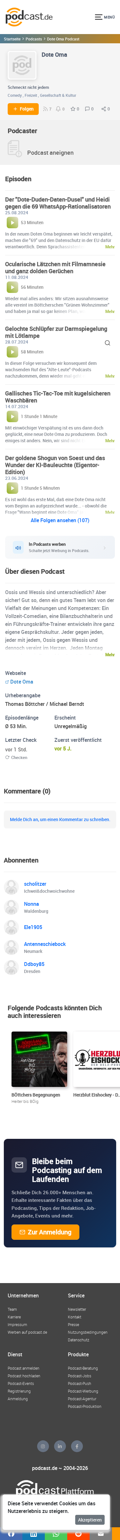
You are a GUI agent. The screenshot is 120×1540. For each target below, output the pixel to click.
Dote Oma (21, 681)
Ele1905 (33, 927)
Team (12, 1309)
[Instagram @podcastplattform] (43, 1446)
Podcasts (34, 38)
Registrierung (19, 1391)
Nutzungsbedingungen (88, 1332)
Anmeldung (18, 1398)
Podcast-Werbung (83, 1391)
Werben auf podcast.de (27, 1332)
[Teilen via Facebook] (11, 1533)
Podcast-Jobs (79, 1375)
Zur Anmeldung (49, 1232)
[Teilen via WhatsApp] (56, 1533)
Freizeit (31, 95)
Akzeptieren (90, 1520)
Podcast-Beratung (83, 1368)
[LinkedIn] (60, 1446)
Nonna (31, 903)
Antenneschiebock (45, 943)
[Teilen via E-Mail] (101, 1533)
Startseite (12, 38)
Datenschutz (78, 1339)
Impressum (17, 1324)
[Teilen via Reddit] (78, 1533)
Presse (73, 1324)
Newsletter (77, 1309)
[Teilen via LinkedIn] (33, 1533)
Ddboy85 (34, 964)
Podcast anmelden (23, 1368)
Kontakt (74, 1316)
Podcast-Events (21, 1383)
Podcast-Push (79, 1383)
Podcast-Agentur (82, 1398)
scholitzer (35, 883)
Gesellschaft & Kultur (58, 95)
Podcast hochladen (24, 1375)
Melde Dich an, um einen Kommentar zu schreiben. (60, 819)
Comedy (15, 95)
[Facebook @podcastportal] (77, 1446)
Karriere (14, 1316)
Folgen (27, 109)
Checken (19, 757)
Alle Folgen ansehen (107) (60, 520)
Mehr (110, 654)
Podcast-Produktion (84, 1406)
